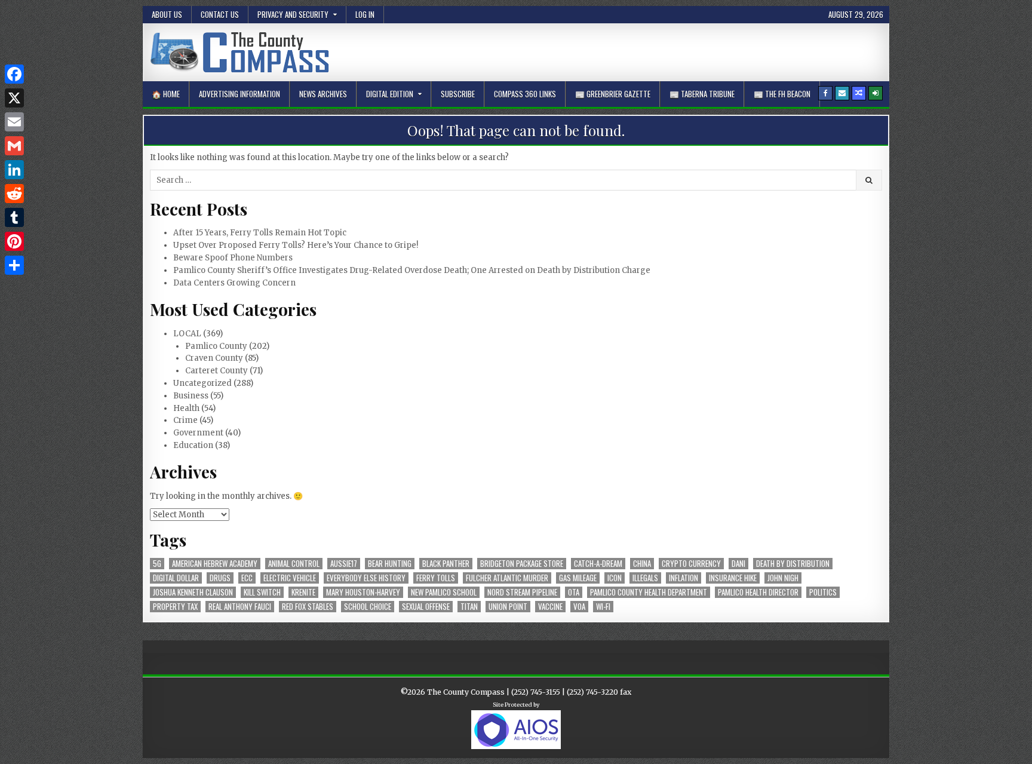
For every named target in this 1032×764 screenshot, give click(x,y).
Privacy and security (292, 14)
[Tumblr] (14, 217)
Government (198, 433)
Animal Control (294, 563)
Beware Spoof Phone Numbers (233, 258)
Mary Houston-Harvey (363, 592)
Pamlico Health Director (758, 592)
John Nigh (782, 578)
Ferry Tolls (435, 578)
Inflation (683, 578)
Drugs (220, 578)
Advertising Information (239, 94)
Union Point (508, 606)
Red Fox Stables (307, 606)
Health (186, 408)
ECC (247, 578)
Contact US (220, 14)
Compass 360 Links (525, 94)
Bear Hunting (389, 563)
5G (157, 563)
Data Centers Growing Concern (234, 283)
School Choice (367, 606)
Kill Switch (262, 592)
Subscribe (458, 94)
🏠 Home (166, 94)
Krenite (303, 592)
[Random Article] (859, 93)
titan (469, 606)
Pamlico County (216, 346)
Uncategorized (202, 383)
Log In (364, 14)
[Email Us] (842, 93)
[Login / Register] (875, 93)
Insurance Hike (733, 578)
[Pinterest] (14, 241)
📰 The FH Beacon (782, 94)
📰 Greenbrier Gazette (612, 94)
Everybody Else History (366, 578)
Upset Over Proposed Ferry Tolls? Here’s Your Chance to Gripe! (295, 245)
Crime (185, 420)
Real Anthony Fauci (239, 606)
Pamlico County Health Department (648, 592)
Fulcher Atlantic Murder (507, 578)
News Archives (323, 94)
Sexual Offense (426, 606)
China (642, 563)
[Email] (14, 122)
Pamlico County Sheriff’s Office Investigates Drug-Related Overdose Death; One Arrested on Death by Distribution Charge (411, 270)
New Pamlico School (444, 592)
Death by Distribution (793, 563)
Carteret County (216, 371)
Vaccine (550, 606)
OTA (573, 592)
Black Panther (445, 563)
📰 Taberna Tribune (702, 94)
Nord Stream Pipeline (522, 592)
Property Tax (175, 606)
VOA (579, 606)
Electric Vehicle (289, 578)
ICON (614, 578)
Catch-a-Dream (598, 563)
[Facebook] (825, 93)
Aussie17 (343, 563)
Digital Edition (389, 94)
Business (190, 396)
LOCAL (187, 334)
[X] (14, 98)
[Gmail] (14, 146)
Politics (823, 592)
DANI (738, 563)
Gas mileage (578, 578)
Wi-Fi (603, 606)
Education (193, 445)
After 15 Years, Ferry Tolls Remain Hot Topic (259, 233)
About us (167, 14)
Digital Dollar (176, 578)
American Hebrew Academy (214, 563)
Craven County (214, 358)
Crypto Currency (691, 563)
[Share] (14, 265)
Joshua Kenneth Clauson (193, 592)
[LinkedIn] (14, 170)
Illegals (645, 578)
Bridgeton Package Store (521, 563)
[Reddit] (14, 193)
